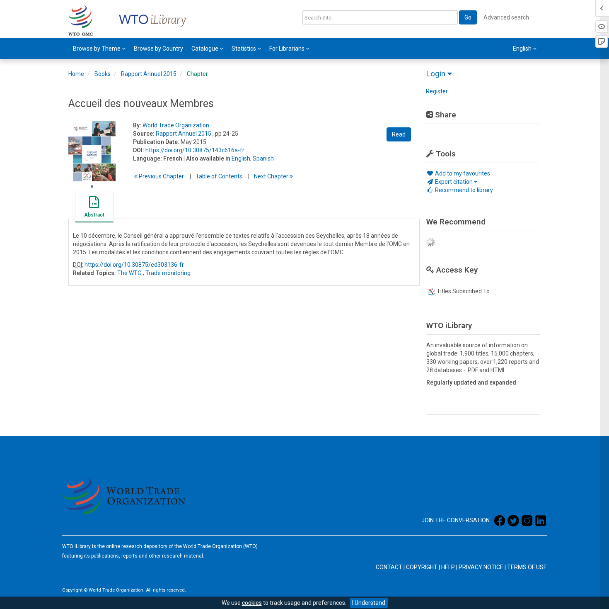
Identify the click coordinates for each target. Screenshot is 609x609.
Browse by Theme (97, 48)
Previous (161, 176)
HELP (448, 567)
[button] (94, 208)
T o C (219, 176)
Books (102, 74)
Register (437, 91)
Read (399, 134)
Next (272, 176)
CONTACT (389, 567)
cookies (252, 602)
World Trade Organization (176, 125)
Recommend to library (463, 190)
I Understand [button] (368, 602)
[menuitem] (99, 48)
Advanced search (506, 17)
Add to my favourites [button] (462, 173)
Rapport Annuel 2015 (148, 74)
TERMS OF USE (527, 567)
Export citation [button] (454, 181)
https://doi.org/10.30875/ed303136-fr (134, 264)
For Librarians (287, 48)
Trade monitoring (168, 273)
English (241, 158)
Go (467, 17)
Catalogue (205, 48)
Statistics (244, 48)
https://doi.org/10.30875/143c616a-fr (194, 150)
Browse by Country (158, 48)
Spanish (263, 158)
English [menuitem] (523, 48)
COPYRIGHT (421, 567)
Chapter (197, 74)
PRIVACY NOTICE (481, 567)
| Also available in (207, 158)
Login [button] (436, 73)
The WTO (129, 273)
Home (76, 74)
